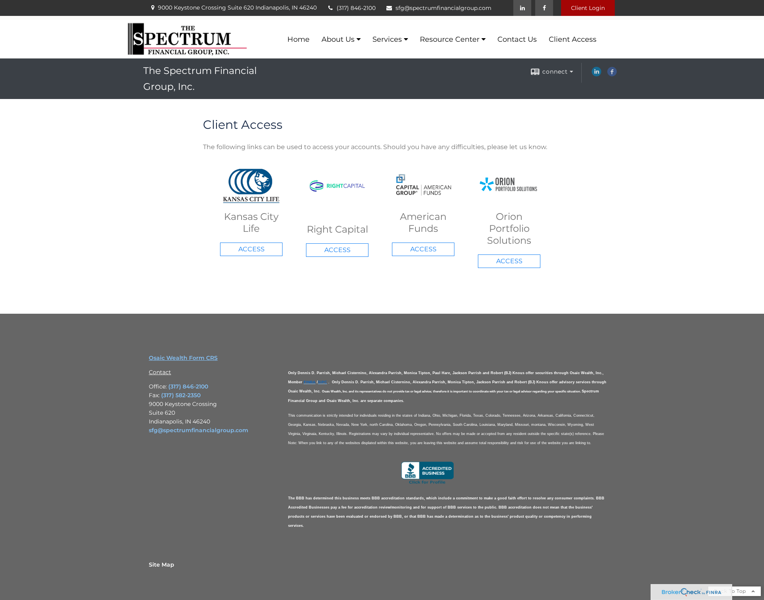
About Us (338, 39)
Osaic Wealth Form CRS (183, 357)
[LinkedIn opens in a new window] (596, 74)
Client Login (588, 8)
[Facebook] (544, 8)
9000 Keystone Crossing (237, 7)
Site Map (161, 564)
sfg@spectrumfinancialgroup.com (443, 8)
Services (387, 39)
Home (298, 39)
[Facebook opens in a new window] (612, 74)
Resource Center (449, 39)
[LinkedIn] (522, 8)
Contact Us (517, 39)
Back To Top (731, 591)
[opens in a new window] (427, 483)
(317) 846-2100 (356, 8)
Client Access (572, 39)
